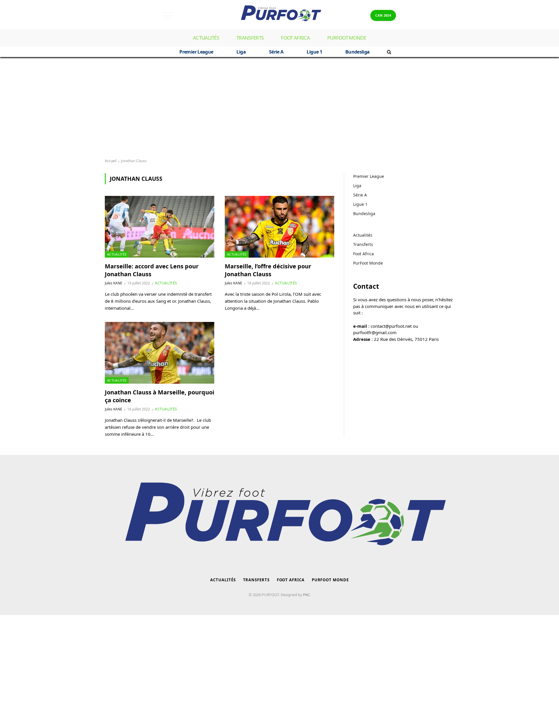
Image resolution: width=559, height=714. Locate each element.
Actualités (206, 37)
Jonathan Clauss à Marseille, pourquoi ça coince (159, 396)
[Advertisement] (279, 108)
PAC (306, 594)
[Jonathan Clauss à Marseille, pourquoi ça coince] (159, 353)
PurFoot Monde (346, 37)
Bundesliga (357, 52)
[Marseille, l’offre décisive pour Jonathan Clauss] (279, 227)
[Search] (388, 52)
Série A (276, 52)
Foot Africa (295, 37)
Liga (240, 52)
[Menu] (168, 15)
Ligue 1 (314, 52)
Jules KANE (113, 283)
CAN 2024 (383, 15)
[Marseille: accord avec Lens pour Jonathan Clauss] (159, 227)
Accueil (110, 160)
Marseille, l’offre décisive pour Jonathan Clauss (268, 270)
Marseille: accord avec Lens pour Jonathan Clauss (152, 270)
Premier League (196, 52)
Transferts (249, 37)
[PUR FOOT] (279, 15)
